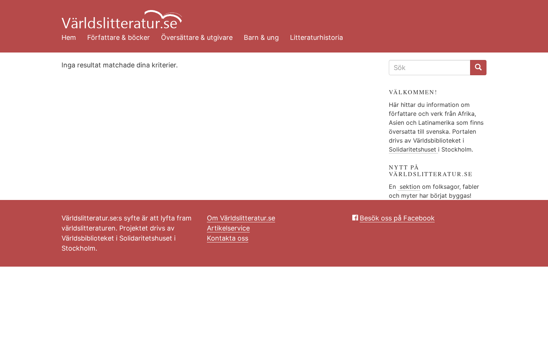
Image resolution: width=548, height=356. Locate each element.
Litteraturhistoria (316, 37)
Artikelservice (228, 228)
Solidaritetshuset (413, 149)
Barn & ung (261, 37)
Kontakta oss (227, 238)
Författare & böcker (118, 37)
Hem (69, 37)
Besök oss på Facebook (397, 218)
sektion (409, 186)
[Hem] (268, 15)
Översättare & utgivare (197, 37)
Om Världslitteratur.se (241, 218)
